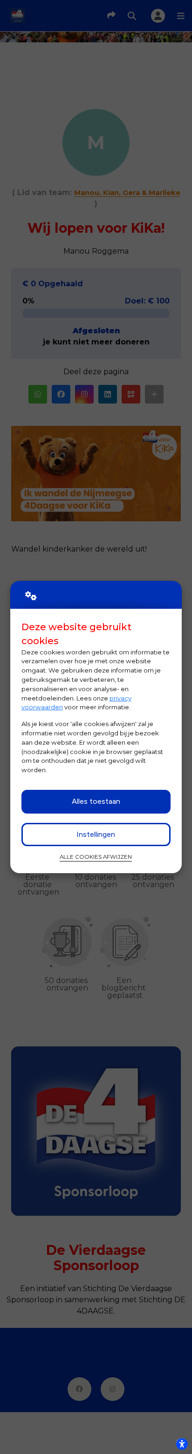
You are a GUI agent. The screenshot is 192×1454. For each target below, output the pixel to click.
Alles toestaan (96, 801)
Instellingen (95, 834)
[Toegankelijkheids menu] (181, 1443)
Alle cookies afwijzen (96, 857)
